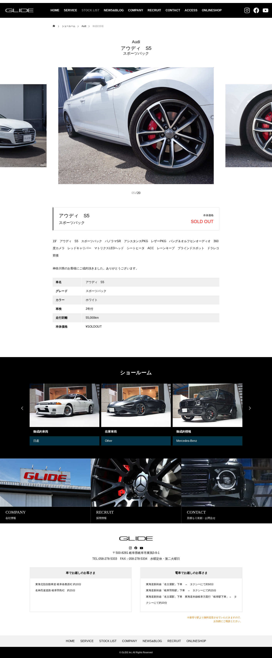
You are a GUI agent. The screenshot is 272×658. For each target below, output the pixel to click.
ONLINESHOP (212, 10)
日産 (36, 440)
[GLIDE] (19, 10)
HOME (55, 10)
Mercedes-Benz (186, 440)
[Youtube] (141, 548)
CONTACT (173, 10)
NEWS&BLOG (114, 10)
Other (108, 440)
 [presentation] (250, 408)
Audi (136, 42)
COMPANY (135, 10)
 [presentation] (22, 408)
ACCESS (191, 10)
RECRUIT (154, 10)
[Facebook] (135, 548)
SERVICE (70, 10)
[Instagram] (130, 548)
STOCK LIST (90, 10)
